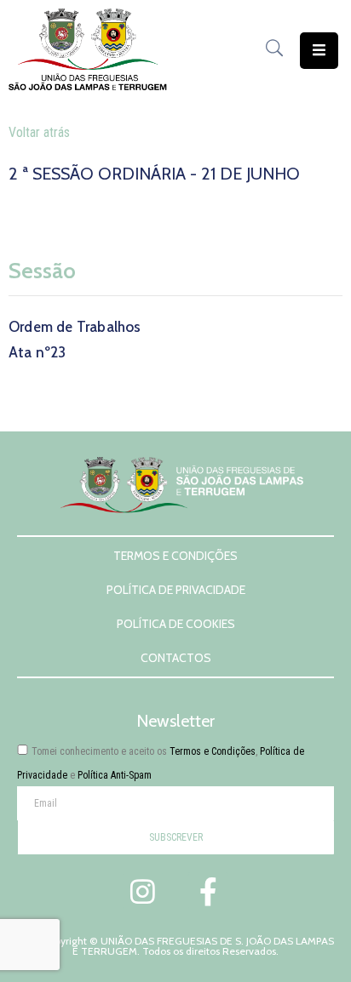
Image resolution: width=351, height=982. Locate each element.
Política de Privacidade (175, 589)
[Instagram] (143, 891)
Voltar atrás (39, 132)
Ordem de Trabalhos (75, 326)
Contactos (176, 657)
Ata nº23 (37, 352)
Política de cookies (176, 623)
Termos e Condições (175, 555)
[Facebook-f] (207, 891)
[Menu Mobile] (319, 50)
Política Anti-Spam (115, 775)
